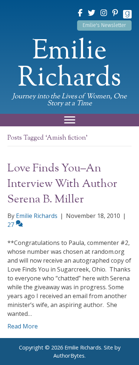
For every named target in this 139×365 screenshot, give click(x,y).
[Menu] (69, 120)
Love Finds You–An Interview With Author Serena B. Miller (62, 184)
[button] (104, 25)
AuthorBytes (69, 355)
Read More (22, 326)
